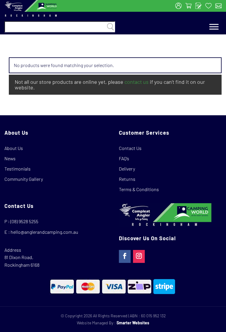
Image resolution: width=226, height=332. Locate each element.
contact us (136, 82)
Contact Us (130, 148)
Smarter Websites (133, 322)
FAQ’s (124, 158)
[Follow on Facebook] (125, 256)
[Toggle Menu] (214, 27)
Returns (127, 179)
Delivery (127, 168)
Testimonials (17, 168)
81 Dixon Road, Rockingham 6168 (21, 261)
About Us (13, 148)
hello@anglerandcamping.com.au (44, 232)
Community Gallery (23, 179)
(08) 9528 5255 (24, 221)
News (10, 158)
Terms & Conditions (139, 189)
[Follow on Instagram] (139, 256)
